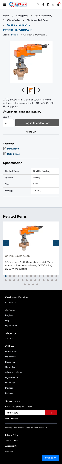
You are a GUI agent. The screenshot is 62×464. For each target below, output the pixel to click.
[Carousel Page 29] (33, 284)
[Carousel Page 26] (56, 280)
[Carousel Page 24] (48, 280)
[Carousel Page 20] (31, 280)
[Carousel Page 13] (56, 276)
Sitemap (9, 451)
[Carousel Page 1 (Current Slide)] (6, 276)
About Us (9, 338)
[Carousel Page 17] (18, 280)
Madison (9, 387)
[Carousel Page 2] (10, 276)
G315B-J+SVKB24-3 (18, 24)
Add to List (31, 131)
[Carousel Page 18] (22, 280)
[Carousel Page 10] (44, 276)
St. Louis (9, 393)
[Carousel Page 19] (27, 280)
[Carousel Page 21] (35, 280)
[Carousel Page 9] (39, 276)
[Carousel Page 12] (52, 276)
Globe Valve (13, 20)
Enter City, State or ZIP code (19, 406)
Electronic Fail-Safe (37, 20)
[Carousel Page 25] (52, 280)
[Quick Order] (48, 4)
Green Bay (10, 367)
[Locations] (43, 4)
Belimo (14, 34)
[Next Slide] (56, 243)
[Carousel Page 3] (14, 276)
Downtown (10, 356)
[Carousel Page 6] (27, 276)
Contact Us (10, 302)
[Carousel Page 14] (6, 280)
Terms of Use (11, 440)
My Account (11, 325)
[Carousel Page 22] (39, 280)
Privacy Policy (11, 435)
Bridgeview (10, 362)
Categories (22, 15)
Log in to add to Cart (37, 123)
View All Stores (12, 418)
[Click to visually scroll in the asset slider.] (23, 90)
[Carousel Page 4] (18, 276)
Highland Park (11, 377)
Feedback (50, 457)
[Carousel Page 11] (48, 276)
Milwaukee (10, 382)
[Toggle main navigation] (4, 4)
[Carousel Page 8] (35, 276)
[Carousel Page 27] (25, 284)
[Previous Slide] (6, 243)
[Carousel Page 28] (29, 284)
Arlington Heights (13, 372)
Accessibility (11, 445)
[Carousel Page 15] (10, 280)
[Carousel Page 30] (37, 284)
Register (9, 315)
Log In (8, 320)
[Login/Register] (53, 4)
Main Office (11, 351)
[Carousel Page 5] (22, 276)
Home (6, 15)
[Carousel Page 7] (31, 276)
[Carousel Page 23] (44, 280)
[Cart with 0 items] (58, 4)
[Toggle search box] (38, 4)
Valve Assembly (43, 15)
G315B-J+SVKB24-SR (17, 256)
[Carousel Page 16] (14, 280)
